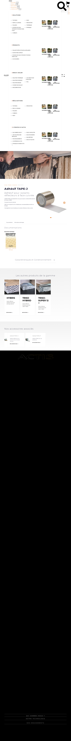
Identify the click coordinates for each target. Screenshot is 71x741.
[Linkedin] (62, 75)
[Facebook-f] (64, 75)
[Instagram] (62, 76)
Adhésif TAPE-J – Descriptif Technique (11, 249)
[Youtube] (64, 76)
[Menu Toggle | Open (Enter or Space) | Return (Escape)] (10, 1)
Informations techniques (19, 222)
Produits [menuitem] (13, 4)
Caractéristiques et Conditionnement (33, 260)
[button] (17, 2)
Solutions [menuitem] (13, 2)
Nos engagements (35, 721)
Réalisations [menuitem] (14, 7)
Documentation (9, 222)
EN (69, 8)
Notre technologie (35, 718)
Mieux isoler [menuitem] (14, 5)
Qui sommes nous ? (35, 715)
